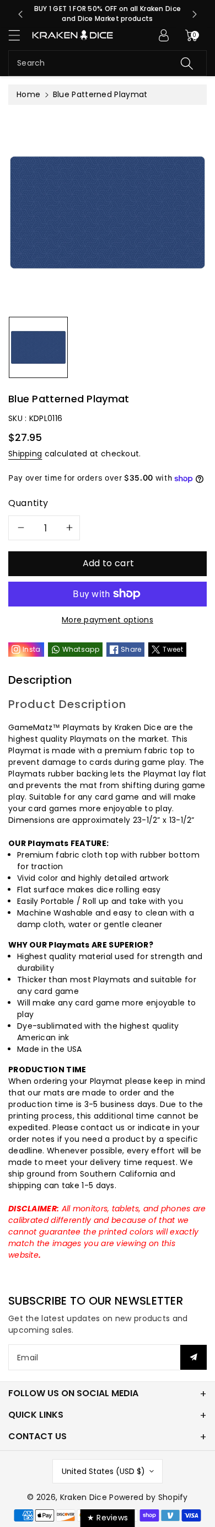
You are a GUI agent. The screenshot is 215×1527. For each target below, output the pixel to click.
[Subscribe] (193, 1357)
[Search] (187, 63)
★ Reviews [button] (107, 1517)
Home (28, 94)
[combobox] (107, 63)
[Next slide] (194, 14)
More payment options (107, 619)
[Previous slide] (20, 14)
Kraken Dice (83, 1497)
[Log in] (164, 35)
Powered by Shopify (148, 1497)
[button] (19, 35)
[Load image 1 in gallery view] (38, 347)
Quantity (28, 503)
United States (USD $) (103, 1471)
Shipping (25, 453)
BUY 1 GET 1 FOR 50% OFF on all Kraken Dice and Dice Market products (107, 13)
